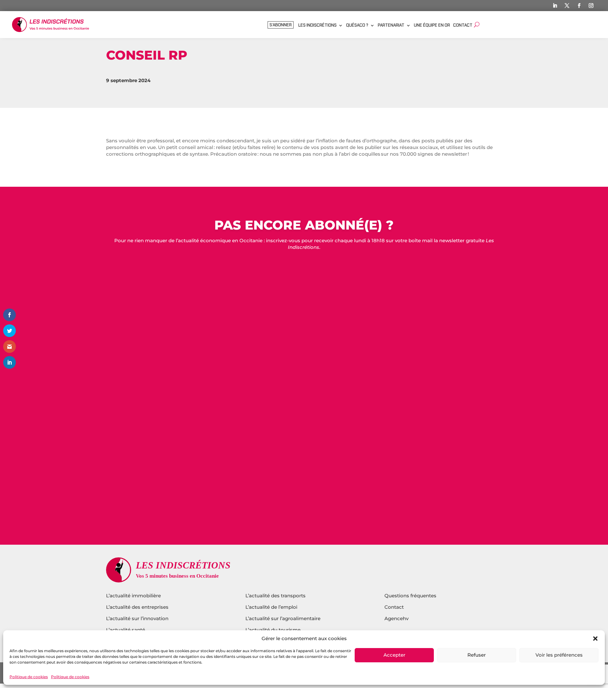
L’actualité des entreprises (137, 607)
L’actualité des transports (275, 596)
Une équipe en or (432, 25)
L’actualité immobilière (134, 596)
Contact (462, 25)
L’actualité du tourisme (273, 630)
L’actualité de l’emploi (271, 607)
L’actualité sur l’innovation (137, 618)
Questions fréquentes (410, 596)
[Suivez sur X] (567, 5)
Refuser (476, 655)
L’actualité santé (125, 630)
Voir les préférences (559, 655)
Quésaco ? (357, 25)
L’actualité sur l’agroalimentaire (282, 618)
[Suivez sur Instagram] (591, 5)
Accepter (394, 655)
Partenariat (391, 25)
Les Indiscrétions (317, 25)
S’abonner (280, 25)
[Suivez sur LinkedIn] (555, 5)
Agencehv (396, 618)
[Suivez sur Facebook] (579, 5)
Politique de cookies (29, 676)
